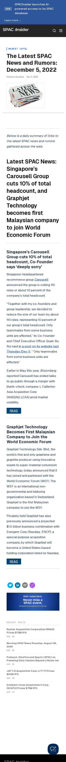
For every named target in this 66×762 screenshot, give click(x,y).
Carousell (41, 280)
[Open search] (54, 30)
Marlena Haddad (15, 76)
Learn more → (12, 20)
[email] (25, 585)
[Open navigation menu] (61, 30)
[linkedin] (18, 585)
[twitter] (10, 585)
